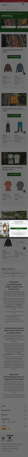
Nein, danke (18, 230)
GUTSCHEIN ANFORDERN (18, 228)
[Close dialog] (27, 221)
